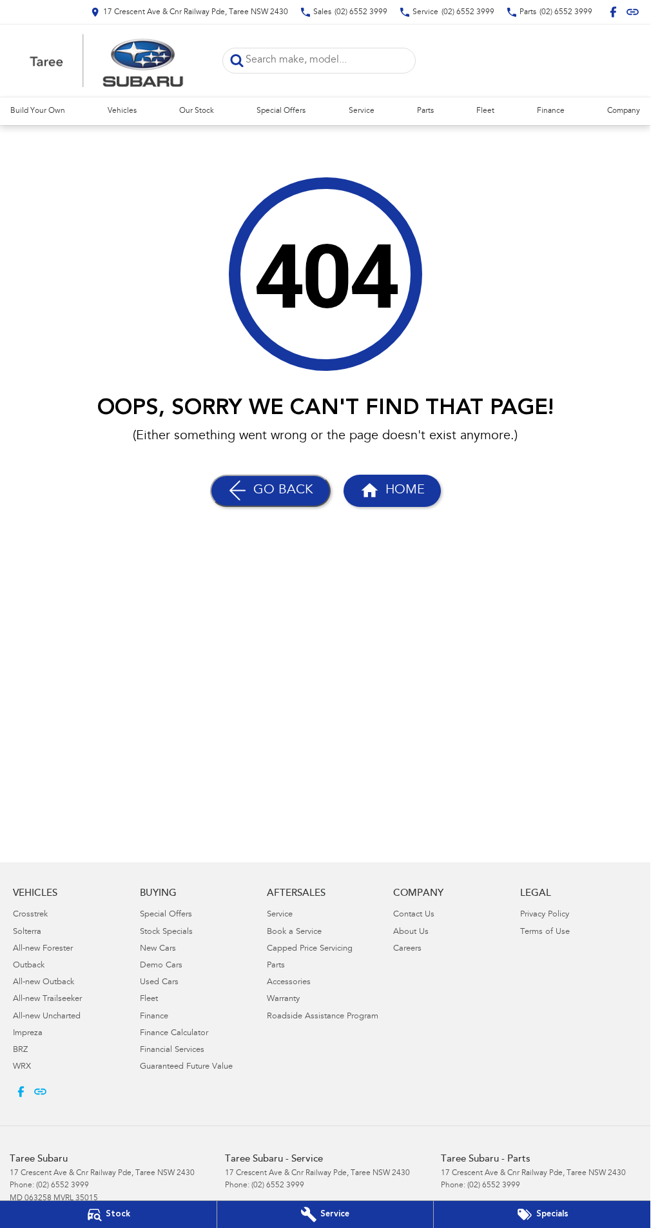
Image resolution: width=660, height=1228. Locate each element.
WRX (22, 1067)
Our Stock (196, 111)
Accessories (289, 982)
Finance (551, 111)
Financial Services (172, 1050)
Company (623, 111)
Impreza (28, 1033)
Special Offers (281, 111)
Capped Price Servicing (310, 949)
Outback (28, 966)
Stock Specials (166, 932)
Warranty (283, 999)
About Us (411, 932)
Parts (425, 111)
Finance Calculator (174, 1033)
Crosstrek (30, 915)
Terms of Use (545, 932)
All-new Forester (43, 949)
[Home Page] (106, 60)
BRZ (20, 1050)
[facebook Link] (613, 12)
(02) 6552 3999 (62, 1185)
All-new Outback (43, 982)
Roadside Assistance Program (322, 1017)
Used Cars (159, 982)
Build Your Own (37, 111)
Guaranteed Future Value (186, 1067)
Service (361, 111)
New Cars (158, 949)
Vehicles (122, 111)
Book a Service (294, 932)
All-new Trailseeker (47, 999)
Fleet (485, 111)
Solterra (27, 932)
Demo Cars (161, 966)
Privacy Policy (544, 915)
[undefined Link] (633, 12)
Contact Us (413, 915)
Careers (407, 949)
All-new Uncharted (47, 1017)
